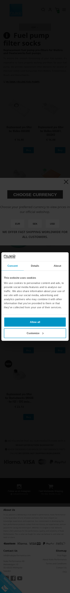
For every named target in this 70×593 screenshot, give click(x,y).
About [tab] (57, 265)
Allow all (35, 322)
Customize (33, 333)
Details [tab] (35, 265)
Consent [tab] (12, 265)
